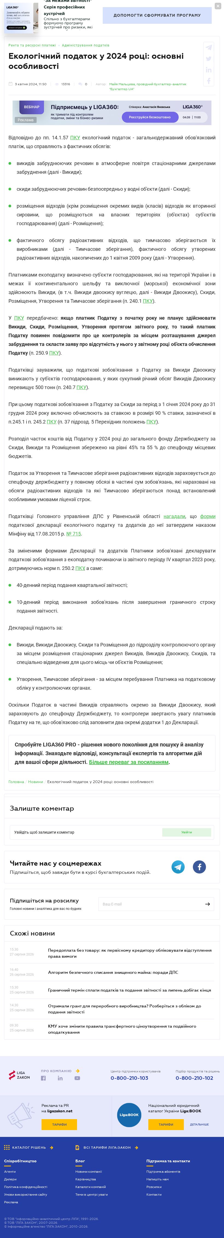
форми (208, 516)
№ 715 (73, 534)
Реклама (11, 1202)
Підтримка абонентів (163, 1172)
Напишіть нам (157, 1179)
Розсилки (153, 1187)
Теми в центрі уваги (91, 1194)
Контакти (153, 1194)
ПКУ (75, 137)
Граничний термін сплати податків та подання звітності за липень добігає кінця (129, 989)
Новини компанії (88, 1172)
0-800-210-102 (194, 1078)
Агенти (10, 1172)
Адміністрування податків (86, 45)
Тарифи (59, 1125)
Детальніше (199, 1124)
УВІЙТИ (186, 832)
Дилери (10, 1179)
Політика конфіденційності (25, 1187)
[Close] (218, 6)
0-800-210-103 (129, 1078)
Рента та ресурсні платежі (32, 45)
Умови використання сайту (25, 1194)
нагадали (174, 516)
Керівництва (85, 1179)
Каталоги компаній (90, 1187)
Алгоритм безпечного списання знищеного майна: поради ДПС (113, 972)
